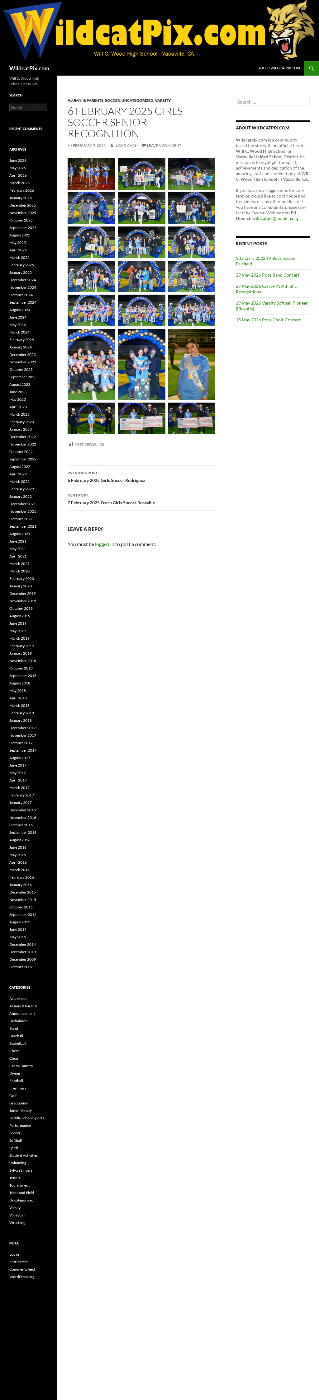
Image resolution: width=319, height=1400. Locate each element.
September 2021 (22, 526)
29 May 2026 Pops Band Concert (267, 275)
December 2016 (22, 810)
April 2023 (18, 406)
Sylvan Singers (20, 1170)
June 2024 (17, 317)
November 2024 (22, 287)
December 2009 (22, 959)
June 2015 (17, 929)
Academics (18, 998)
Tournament (19, 1185)
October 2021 (21, 518)
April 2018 (18, 698)
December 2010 (22, 952)
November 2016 (22, 817)
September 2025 (22, 227)
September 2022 (22, 459)
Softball (15, 1140)
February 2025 (21, 265)
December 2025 (22, 205)
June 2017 (17, 765)
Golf (13, 1095)
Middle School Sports (26, 1118)
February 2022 (21, 489)
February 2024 (21, 339)
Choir (14, 1058)
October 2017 (21, 742)
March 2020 (19, 571)
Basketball (17, 1043)
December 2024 (22, 280)
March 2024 (19, 332)
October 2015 (21, 907)
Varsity (163, 100)
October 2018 (21, 668)
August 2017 (19, 757)
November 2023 (22, 362)
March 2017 (19, 787)
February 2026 (21, 190)
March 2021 (19, 563)
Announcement (22, 1013)
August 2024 (19, 309)
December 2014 (22, 944)
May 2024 (17, 324)
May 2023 (17, 399)
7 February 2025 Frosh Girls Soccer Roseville (111, 499)
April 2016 (18, 862)
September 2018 (22, 675)
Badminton (18, 1021)
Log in (14, 1254)
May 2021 (17, 548)
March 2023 (19, 414)
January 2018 (20, 720)
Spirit (13, 1148)
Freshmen (17, 1088)
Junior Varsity (20, 1110)
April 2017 (18, 780)
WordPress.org (21, 1276)
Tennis (14, 1177)
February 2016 (21, 877)
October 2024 (21, 294)
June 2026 (17, 160)
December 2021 (22, 504)
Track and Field (21, 1192)
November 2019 (22, 601)
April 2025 (18, 250)
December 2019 (22, 593)
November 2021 (22, 511)
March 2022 (19, 481)
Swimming (17, 1162)
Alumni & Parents (85, 100)
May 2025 (17, 242)
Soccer (112, 100)
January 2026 (20, 197)
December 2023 (22, 354)
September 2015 (22, 914)
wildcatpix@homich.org (275, 218)
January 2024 (20, 347)
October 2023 (21, 369)
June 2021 (17, 541)
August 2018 (19, 683)
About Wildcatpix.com (279, 68)
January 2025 (20, 272)
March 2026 (19, 182)
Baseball (16, 1036)
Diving (14, 1073)
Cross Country (21, 1065)
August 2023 (19, 384)
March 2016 (19, 869)
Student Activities (23, 1155)
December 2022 (22, 436)
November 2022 (22, 444)
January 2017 (20, 802)
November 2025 (22, 212)
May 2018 (17, 690)
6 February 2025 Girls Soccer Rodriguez (106, 476)
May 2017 (17, 772)
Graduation (18, 1103)
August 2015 (19, 922)
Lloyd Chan (126, 145)
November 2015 (22, 899)
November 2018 (22, 660)
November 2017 (22, 735)
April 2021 (18, 556)
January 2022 (20, 496)
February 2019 (21, 645)
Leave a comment (164, 145)
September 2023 (22, 377)
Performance (20, 1125)
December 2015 (22, 892)
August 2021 (19, 533)
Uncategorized (137, 100)
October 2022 (21, 451)
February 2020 (21, 578)
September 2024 (22, 302)
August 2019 (19, 616)
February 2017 (21, 795)
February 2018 (21, 713)
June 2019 (17, 623)
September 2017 (22, 750)
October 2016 (21, 825)
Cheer (14, 1050)
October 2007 (21, 966)
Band (13, 1028)
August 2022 (19, 466)
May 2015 (17, 937)
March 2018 (19, 705)
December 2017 (22, 728)
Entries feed (19, 1261)
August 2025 (19, 235)
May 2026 (17, 168)
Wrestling (17, 1222)
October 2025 (21, 220)
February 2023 (21, 421)
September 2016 (22, 832)
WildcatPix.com (29, 68)
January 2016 (20, 884)
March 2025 (19, 257)
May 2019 (17, 630)
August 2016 (19, 840)
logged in (104, 544)
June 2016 (17, 847)
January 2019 (20, 653)
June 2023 (17, 392)
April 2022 (18, 474)
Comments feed (22, 1269)
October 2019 (21, 608)
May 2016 (17, 854)
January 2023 (20, 429)
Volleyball (17, 1215)
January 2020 (20, 586)
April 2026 (18, 175)
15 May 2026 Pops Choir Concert (268, 319)
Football (16, 1080)
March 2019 (19, 638)
